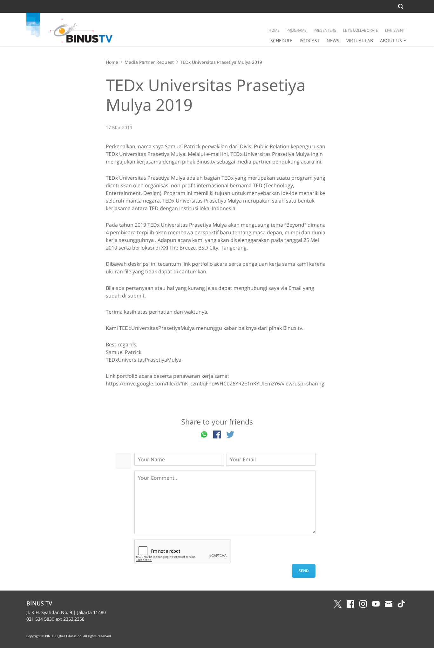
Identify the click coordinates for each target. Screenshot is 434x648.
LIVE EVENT (395, 30)
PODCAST (310, 40)
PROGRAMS (297, 30)
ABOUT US (391, 40)
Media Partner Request (149, 62)
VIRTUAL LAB (359, 40)
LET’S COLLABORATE (360, 30)
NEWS (333, 40)
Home (112, 62)
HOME (274, 30)
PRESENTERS (325, 30)
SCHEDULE (281, 40)
